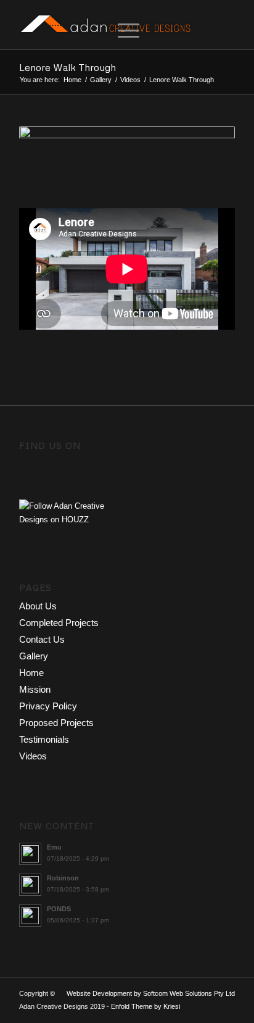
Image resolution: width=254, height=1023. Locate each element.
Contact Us (42, 639)
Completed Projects (59, 622)
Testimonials (44, 739)
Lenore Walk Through (67, 67)
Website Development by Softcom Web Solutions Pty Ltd (151, 993)
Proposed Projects (56, 722)
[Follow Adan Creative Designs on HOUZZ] (73, 519)
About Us (38, 606)
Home (72, 79)
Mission (35, 689)
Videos (130, 79)
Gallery (101, 79)
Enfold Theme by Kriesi (145, 1006)
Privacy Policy (48, 706)
